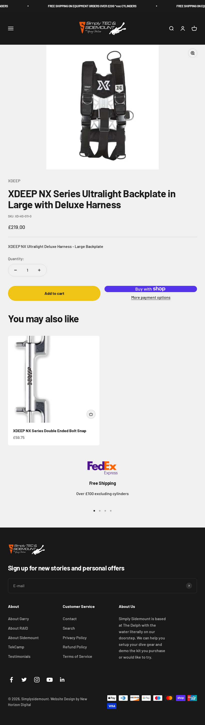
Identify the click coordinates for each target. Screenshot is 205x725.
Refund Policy (75, 646)
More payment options (150, 297)
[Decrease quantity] (15, 270)
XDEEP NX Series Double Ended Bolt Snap (49, 430)
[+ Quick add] (91, 414)
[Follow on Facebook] (11, 679)
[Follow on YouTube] (49, 679)
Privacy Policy (75, 637)
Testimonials (19, 656)
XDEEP (14, 180)
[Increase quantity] (39, 270)
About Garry (18, 618)
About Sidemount (23, 637)
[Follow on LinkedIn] (62, 679)
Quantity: (16, 258)
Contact (70, 618)
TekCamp (16, 646)
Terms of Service (77, 656)
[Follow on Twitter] (24, 679)
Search (69, 628)
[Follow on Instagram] (37, 679)
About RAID (18, 628)
